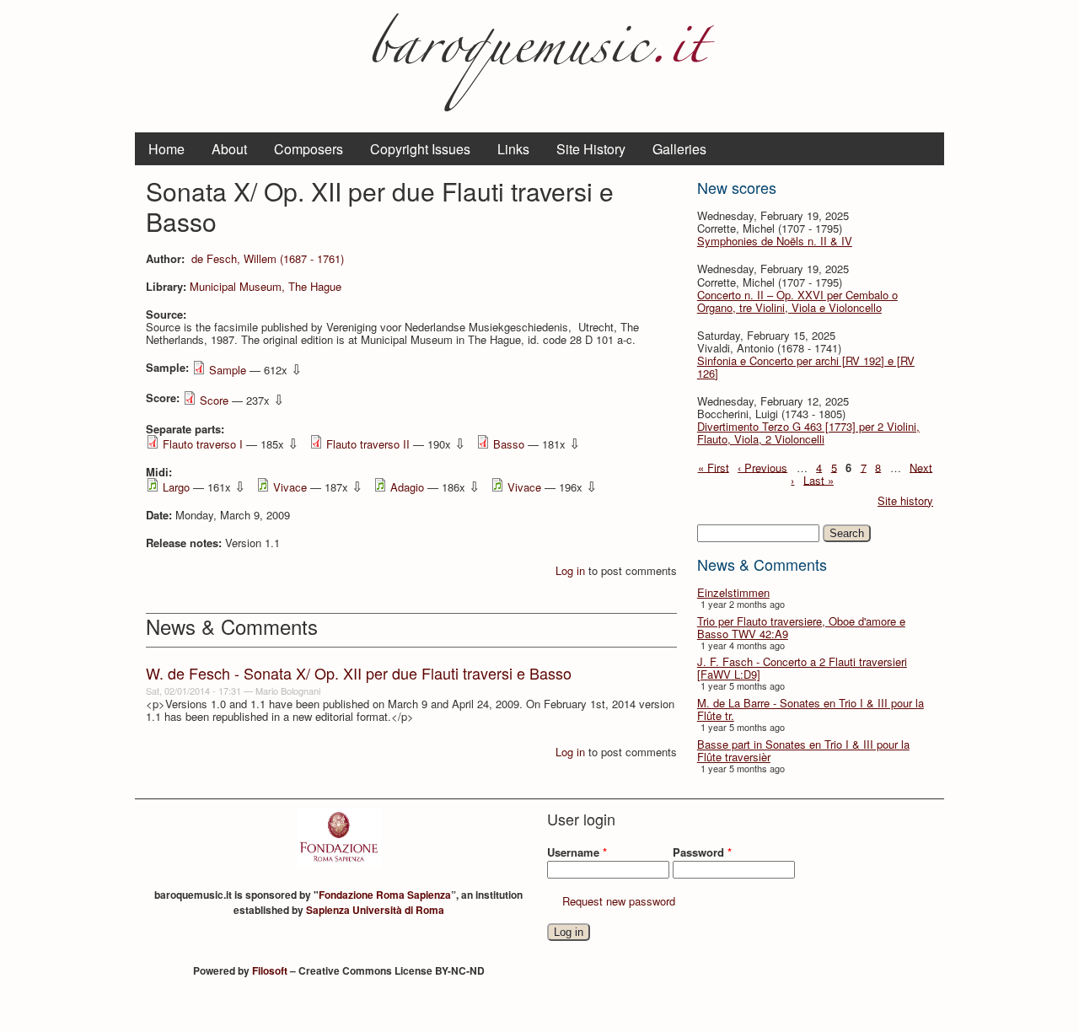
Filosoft (269, 970)
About (229, 149)
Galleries (679, 149)
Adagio (407, 487)
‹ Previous (762, 467)
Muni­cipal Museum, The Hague (265, 286)
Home (166, 149)
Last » (818, 479)
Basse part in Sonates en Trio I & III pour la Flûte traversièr (803, 750)
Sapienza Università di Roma (375, 909)
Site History (590, 149)
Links (513, 149)
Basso (508, 444)
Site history (905, 500)
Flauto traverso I (203, 444)
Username (577, 852)
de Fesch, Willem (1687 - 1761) (267, 258)
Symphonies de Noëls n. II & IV (774, 241)
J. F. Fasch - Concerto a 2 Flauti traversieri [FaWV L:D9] (802, 667)
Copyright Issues (420, 149)
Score (214, 400)
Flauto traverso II (368, 444)
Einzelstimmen (733, 592)
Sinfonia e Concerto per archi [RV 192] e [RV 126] (806, 366)
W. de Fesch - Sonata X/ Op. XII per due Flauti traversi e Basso (359, 673)
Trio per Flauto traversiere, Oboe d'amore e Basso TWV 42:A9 (801, 627)
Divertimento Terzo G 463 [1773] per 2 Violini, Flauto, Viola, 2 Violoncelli (808, 432)
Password (702, 852)
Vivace (290, 487)
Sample (227, 370)
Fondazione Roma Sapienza (385, 894)
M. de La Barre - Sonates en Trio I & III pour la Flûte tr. (810, 709)
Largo (176, 487)
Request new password (618, 901)
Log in (570, 570)
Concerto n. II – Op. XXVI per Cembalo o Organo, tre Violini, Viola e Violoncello (797, 301)
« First (713, 467)
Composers (308, 149)
